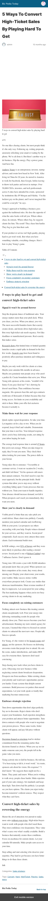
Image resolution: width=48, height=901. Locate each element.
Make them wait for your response (20, 270)
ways (4, 879)
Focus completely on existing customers (23, 277)
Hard (17, 877)
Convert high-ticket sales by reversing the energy (24, 287)
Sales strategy (19, 871)
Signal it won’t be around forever (20, 266)
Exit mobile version (24, 897)
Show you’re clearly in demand (19, 274)
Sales (41, 877)
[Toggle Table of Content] (4, 255)
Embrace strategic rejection (17, 281)
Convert (10, 877)
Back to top (41, 889)
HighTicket (25, 877)
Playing (34, 877)
